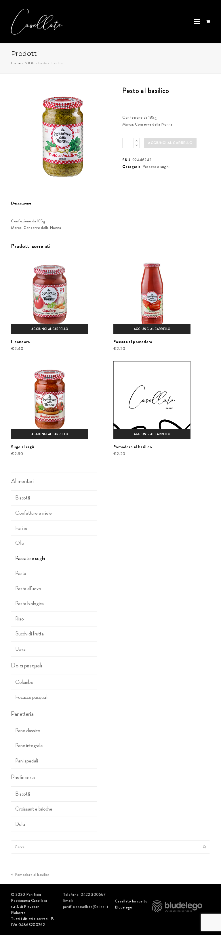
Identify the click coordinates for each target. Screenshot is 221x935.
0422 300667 (93, 894)
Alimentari (22, 481)
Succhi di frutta (29, 634)
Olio (19, 543)
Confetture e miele (33, 513)
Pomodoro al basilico (32, 874)
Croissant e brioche (33, 809)
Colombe (24, 682)
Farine (21, 528)
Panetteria (22, 713)
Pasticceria (23, 777)
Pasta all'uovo (28, 588)
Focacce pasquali (31, 697)
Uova (20, 649)
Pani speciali (26, 761)
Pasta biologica (29, 603)
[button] (197, 21)
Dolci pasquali (26, 665)
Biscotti (22, 498)
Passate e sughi (156, 166)
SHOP (30, 63)
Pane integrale (29, 745)
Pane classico (27, 730)
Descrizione (21, 203)
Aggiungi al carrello (170, 142)
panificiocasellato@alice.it (85, 906)
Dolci (20, 824)
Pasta (20, 573)
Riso (19, 619)
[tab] (21, 203)
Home (16, 63)
